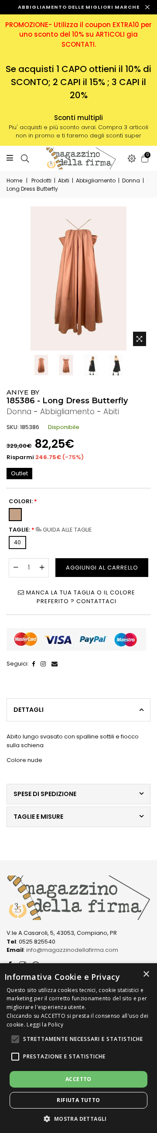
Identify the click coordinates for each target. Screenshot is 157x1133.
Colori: (23, 501)
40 (17, 542)
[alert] (78, 1048)
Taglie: (50, 529)
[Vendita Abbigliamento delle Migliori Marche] (78, 158)
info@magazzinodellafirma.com (72, 950)
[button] (15, 1039)
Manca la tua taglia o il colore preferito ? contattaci (79, 596)
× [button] (146, 974)
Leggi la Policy (45, 1024)
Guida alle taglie (66, 529)
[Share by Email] (54, 664)
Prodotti (41, 180)
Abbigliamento (96, 180)
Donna (131, 180)
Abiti (63, 180)
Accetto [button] (78, 1079)
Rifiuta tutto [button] (78, 1100)
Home (14, 180)
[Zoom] (139, 339)
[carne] (17, 513)
